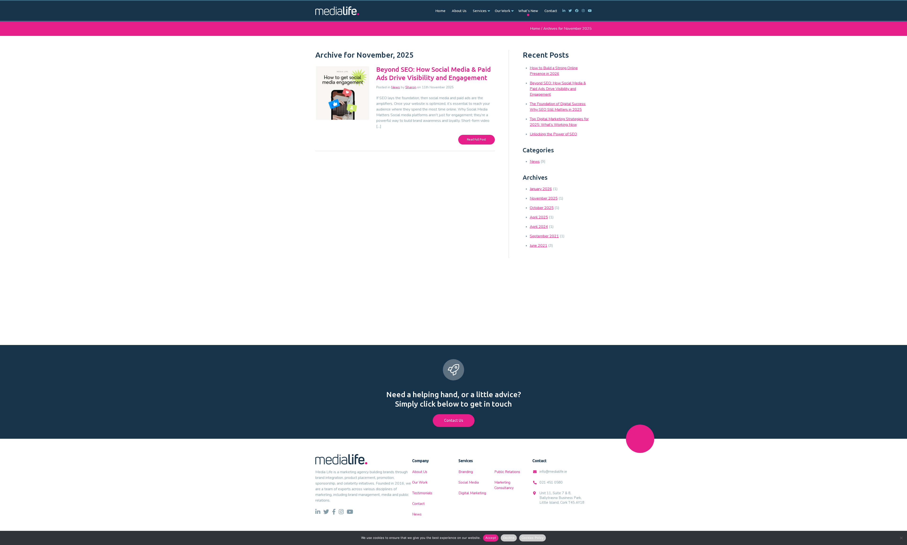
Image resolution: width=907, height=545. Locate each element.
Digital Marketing (472, 493)
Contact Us (453, 420)
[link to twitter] (569, 11)
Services (480, 11)
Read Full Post (476, 139)
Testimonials (422, 493)
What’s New (528, 11)
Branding (465, 471)
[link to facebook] (575, 11)
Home (440, 11)
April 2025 (539, 217)
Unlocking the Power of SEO (553, 134)
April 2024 (539, 226)
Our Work (502, 11)
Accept (490, 538)
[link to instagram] (582, 11)
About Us (459, 11)
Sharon (410, 87)
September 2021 (544, 236)
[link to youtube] (589, 11)
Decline (508, 538)
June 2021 (538, 245)
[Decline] (901, 538)
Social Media (468, 482)
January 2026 (541, 189)
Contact (550, 11)
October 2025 (542, 207)
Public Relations (507, 471)
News (395, 87)
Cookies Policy (533, 538)
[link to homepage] (337, 10)
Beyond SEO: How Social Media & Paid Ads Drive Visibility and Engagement (558, 89)
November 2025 (544, 198)
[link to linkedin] (562, 11)
